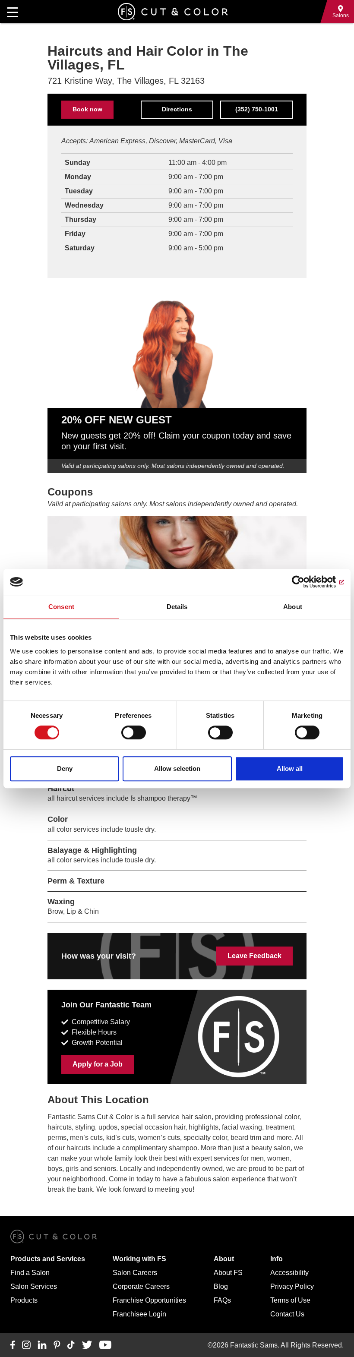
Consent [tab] (61, 606)
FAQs (222, 1300)
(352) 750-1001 (256, 109)
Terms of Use (290, 1300)
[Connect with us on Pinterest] (57, 1345)
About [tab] (292, 606)
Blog (221, 1286)
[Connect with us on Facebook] (12, 1345)
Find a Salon (30, 1272)
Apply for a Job (98, 1064)
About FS (228, 1272)
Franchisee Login (139, 1314)
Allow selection (177, 768)
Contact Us (287, 1314)
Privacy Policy (292, 1286)
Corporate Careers (141, 1286)
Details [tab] (177, 606)
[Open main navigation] (12, 11)
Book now (87, 109)
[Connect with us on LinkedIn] (42, 1345)
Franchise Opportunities (149, 1300)
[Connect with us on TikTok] (71, 1345)
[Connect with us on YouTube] (105, 1345)
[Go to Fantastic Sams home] (173, 11)
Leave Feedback (254, 955)
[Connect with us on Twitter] (87, 1345)
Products (24, 1300)
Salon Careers (135, 1272)
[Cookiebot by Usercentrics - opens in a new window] (306, 581)
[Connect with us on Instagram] (26, 1345)
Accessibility (289, 1272)
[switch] (133, 732)
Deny (65, 768)
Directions (177, 109)
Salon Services (33, 1286)
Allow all (290, 768)
